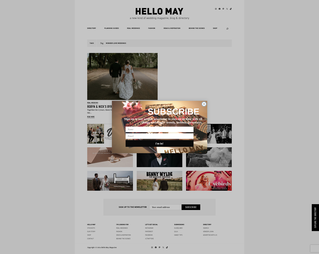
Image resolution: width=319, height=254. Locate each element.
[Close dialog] (204, 104)
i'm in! (159, 143)
